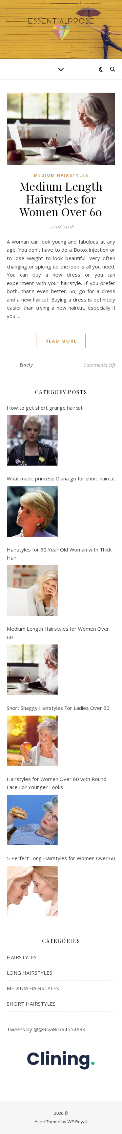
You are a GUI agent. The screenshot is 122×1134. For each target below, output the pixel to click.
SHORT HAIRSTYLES (31, 1003)
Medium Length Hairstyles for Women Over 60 (61, 199)
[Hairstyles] (61, 29)
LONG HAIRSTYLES (29, 972)
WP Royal (77, 1122)
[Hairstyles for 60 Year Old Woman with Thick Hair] (32, 590)
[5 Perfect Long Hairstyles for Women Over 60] (32, 891)
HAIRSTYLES (22, 957)
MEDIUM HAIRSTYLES (61, 175)
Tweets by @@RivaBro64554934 (46, 1029)
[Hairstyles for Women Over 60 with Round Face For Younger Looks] (32, 820)
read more (61, 341)
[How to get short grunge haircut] (32, 440)
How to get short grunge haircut (45, 407)
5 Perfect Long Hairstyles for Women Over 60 (61, 858)
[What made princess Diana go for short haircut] (32, 511)
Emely (26, 364)
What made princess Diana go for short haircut (61, 478)
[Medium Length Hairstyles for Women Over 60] (32, 669)
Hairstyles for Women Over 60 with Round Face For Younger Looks (56, 783)
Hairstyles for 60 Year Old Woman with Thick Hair (59, 553)
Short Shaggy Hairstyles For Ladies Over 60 (58, 707)
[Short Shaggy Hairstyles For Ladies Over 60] (32, 741)
